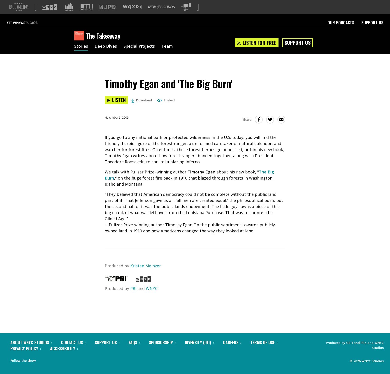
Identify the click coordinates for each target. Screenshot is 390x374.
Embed (169, 100)
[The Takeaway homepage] (80, 36)
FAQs (133, 342)
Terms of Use (262, 342)
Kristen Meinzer (145, 266)
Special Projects (139, 46)
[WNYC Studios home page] (28, 23)
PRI (133, 288)
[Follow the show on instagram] (60, 359)
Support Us (372, 23)
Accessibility (62, 348)
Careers (230, 342)
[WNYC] (143, 280)
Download (144, 100)
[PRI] (116, 280)
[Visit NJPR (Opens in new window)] (107, 7)
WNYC (152, 288)
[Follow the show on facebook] (42, 359)
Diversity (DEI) (198, 342)
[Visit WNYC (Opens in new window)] (49, 7)
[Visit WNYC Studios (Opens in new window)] (87, 7)
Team (167, 46)
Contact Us (72, 342)
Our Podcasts (340, 23)
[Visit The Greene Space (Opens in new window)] (186, 7)
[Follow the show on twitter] (51, 359)
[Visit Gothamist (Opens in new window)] (68, 7)
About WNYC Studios (29, 342)
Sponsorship (161, 342)
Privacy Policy (24, 348)
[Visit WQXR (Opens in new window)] (132, 7)
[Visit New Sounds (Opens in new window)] (161, 7)
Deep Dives (106, 46)
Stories (81, 46)
